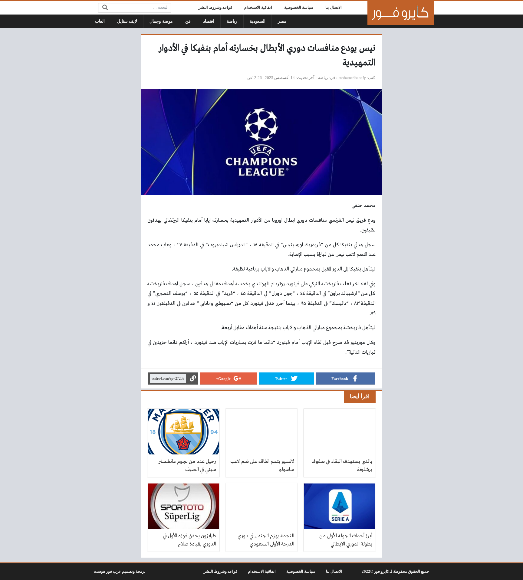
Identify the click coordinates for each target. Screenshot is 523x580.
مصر (282, 21)
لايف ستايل (127, 21)
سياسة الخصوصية (298, 7)
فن (188, 21)
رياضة (232, 21)
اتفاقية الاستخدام (258, 7)
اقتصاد (208, 21)
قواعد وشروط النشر (215, 7)
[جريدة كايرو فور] (400, 13)
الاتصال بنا (333, 7)
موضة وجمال (161, 21)
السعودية (257, 21)
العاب (100, 21)
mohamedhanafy (352, 78)
